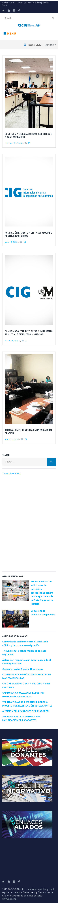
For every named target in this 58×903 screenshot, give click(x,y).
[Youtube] (9, 10)
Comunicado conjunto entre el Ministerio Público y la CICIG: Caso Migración (29, 333)
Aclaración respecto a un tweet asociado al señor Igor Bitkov (28, 234)
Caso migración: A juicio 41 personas (22, 668)
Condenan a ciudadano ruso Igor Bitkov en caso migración (28, 135)
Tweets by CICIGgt (11, 473)
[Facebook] (19, 10)
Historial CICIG (33, 44)
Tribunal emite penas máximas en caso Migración (28, 431)
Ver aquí (34, 892)
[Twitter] (3, 10)
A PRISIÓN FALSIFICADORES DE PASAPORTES (25, 711)
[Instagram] (14, 10)
